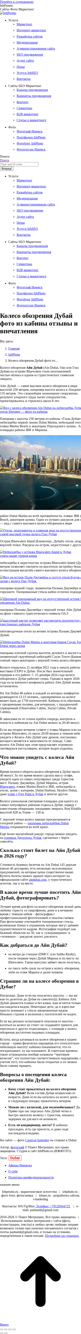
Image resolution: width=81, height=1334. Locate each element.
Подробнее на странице (62, 1235)
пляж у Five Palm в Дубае (25, 794)
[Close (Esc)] (1, 1329)
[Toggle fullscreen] (10, 1329)
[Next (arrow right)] (5, 1333)
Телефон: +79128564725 (53, 1206)
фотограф (17, 1147)
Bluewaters (7, 786)
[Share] (5, 1329)
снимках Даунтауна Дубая (22, 837)
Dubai (15, 1158)
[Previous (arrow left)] (1, 1333)
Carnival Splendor (37, 1140)
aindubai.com (38, 879)
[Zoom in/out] (14, 1329)
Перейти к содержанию (16, 2)
